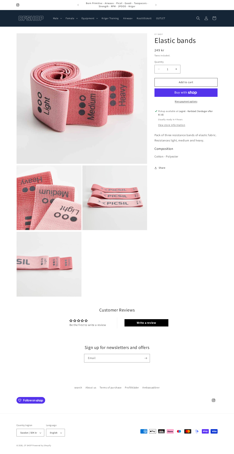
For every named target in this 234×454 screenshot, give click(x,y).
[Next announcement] (156, 4)
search (78, 387)
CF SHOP (28, 445)
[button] (57, 18)
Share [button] (162, 167)
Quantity (159, 61)
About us (91, 387)
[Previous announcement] (78, 4)
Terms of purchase (110, 387)
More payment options (186, 101)
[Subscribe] (146, 358)
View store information (171, 125)
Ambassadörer (151, 387)
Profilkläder (132, 387)
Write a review (146, 323)
